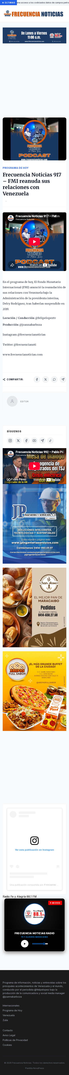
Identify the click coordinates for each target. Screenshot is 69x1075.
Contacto (8, 1030)
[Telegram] (63, 379)
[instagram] (10, 440)
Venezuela (9, 1015)
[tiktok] (50, 440)
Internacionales (11, 1005)
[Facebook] (36, 379)
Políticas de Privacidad (15, 1040)
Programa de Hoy (12, 1010)
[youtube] (34, 440)
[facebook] (26, 440)
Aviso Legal (9, 1035)
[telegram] (42, 440)
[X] (45, 379)
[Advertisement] (34, 81)
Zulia (5, 1020)
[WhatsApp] (54, 379)
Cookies (7, 1044)
